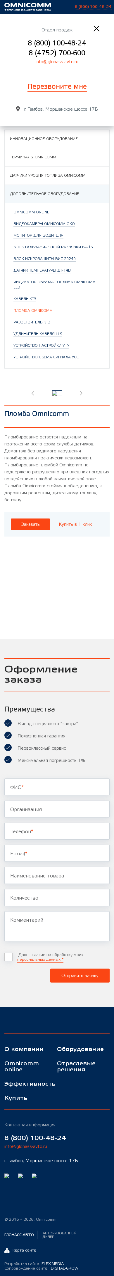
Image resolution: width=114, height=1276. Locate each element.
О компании (24, 1049)
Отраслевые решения (76, 1067)
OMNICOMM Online (31, 212)
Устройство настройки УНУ (41, 346)
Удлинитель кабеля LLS (37, 334)
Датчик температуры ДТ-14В (42, 270)
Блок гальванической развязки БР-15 (53, 247)
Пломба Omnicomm (33, 311)
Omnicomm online (21, 1067)
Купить (15, 1098)
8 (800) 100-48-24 (57, 43)
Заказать (30, 524)
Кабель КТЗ (24, 299)
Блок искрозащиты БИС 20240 (44, 259)
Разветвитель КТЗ (31, 322)
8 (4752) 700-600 (57, 53)
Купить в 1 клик (75, 524)
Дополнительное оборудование (44, 194)
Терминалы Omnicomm (33, 157)
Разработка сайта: (34, 1263)
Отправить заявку (80, 975)
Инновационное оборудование (44, 139)
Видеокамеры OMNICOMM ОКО (44, 224)
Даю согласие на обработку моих (50, 957)
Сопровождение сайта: (41, 1268)
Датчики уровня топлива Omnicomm (47, 176)
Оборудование (79, 1049)
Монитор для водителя (38, 235)
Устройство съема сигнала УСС (46, 357)
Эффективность (26, 1084)
